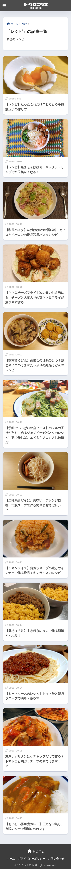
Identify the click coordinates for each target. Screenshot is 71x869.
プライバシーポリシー (31, 858)
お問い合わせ (56, 858)
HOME (38, 851)
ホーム (11, 858)
